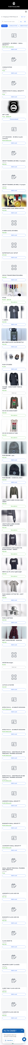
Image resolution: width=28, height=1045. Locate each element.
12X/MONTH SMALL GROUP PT (11, 846)
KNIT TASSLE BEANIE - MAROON (12, 640)
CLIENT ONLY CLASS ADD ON (11, 988)
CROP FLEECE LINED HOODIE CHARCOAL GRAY (11, 524)
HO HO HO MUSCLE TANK (10, 433)
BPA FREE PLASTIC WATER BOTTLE (13, 342)
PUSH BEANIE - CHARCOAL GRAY (12, 478)
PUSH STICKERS (7, 364)
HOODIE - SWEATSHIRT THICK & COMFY (12, 387)
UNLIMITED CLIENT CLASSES (10, 964)
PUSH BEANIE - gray (8, 455)
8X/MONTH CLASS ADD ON (10, 917)
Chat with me (10, 1040)
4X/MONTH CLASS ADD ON (10, 893)
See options (14, 302)
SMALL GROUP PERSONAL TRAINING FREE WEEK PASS (13, 868)
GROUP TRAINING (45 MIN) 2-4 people (14, 184)
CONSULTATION (13, 26)
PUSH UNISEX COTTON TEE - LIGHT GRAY (12, 594)
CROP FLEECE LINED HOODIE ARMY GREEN (12, 500)
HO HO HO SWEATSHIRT (9, 411)
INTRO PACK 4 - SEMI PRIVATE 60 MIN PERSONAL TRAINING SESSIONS (13, 776)
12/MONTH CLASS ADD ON (10, 1012)
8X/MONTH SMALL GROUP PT (11, 823)
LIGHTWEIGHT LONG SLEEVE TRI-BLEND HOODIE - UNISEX (12, 548)
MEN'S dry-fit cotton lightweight (12, 572)
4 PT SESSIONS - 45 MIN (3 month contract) (12, 137)
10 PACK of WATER (8, 685)
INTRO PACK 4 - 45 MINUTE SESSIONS (13, 707)
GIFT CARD (5, 114)
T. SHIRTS (5, 320)
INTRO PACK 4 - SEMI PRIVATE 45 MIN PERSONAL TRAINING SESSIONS (13, 752)
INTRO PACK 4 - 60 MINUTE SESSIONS (13, 729)
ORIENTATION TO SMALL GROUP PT (13, 91)
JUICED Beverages (7, 662)
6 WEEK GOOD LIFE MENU (10, 230)
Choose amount (14, 119)
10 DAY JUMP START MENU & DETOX (13, 208)
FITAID (4, 297)
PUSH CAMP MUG (7, 618)
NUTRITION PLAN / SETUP (10, 253)
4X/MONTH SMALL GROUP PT (11, 801)
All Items (4, 26)
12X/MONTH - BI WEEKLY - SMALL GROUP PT (12, 44)
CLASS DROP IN (7, 941)
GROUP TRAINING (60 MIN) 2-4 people (14, 161)
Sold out (14, 393)
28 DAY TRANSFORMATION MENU (12, 275)
